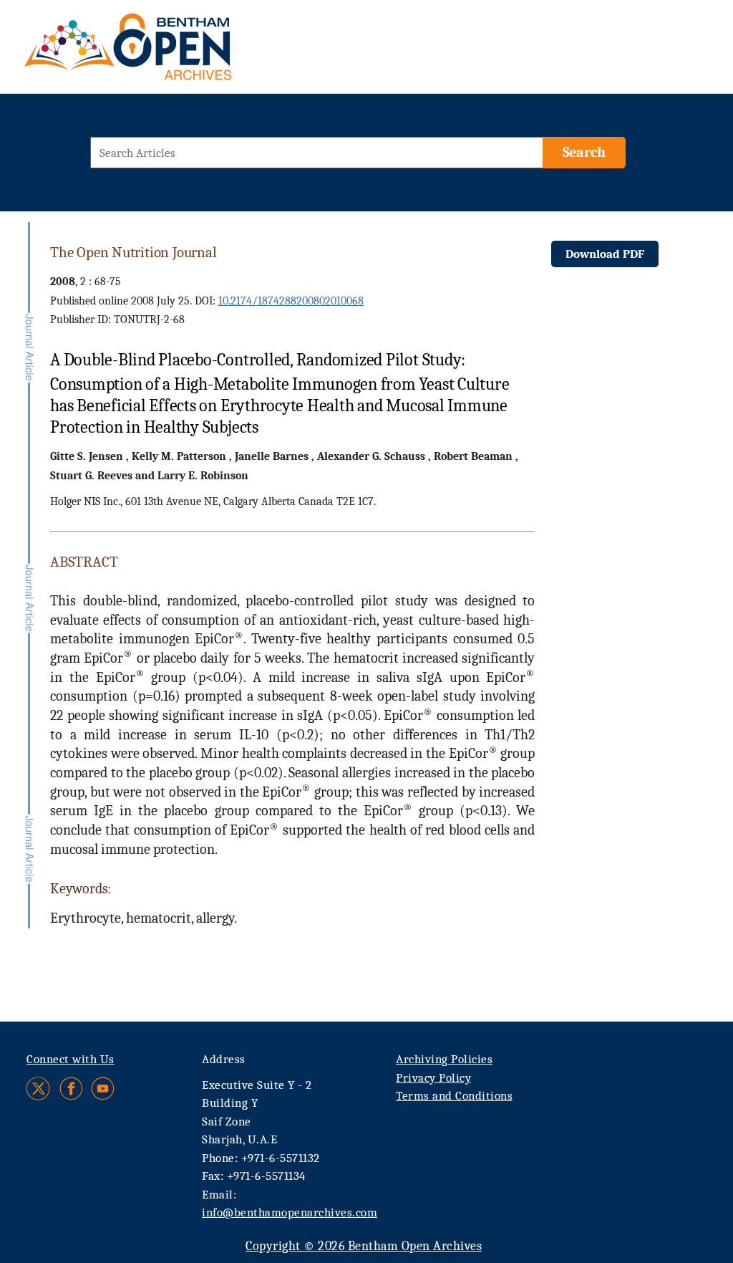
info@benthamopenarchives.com (289, 1212)
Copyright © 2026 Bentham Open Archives (364, 1246)
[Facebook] (71, 1088)
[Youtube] (102, 1088)
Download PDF (604, 254)
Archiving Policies (444, 1059)
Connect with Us (70, 1059)
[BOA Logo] (169, 52)
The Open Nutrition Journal (133, 252)
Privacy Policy (433, 1078)
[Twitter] (39, 1088)
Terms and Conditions (454, 1096)
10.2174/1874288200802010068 (291, 300)
